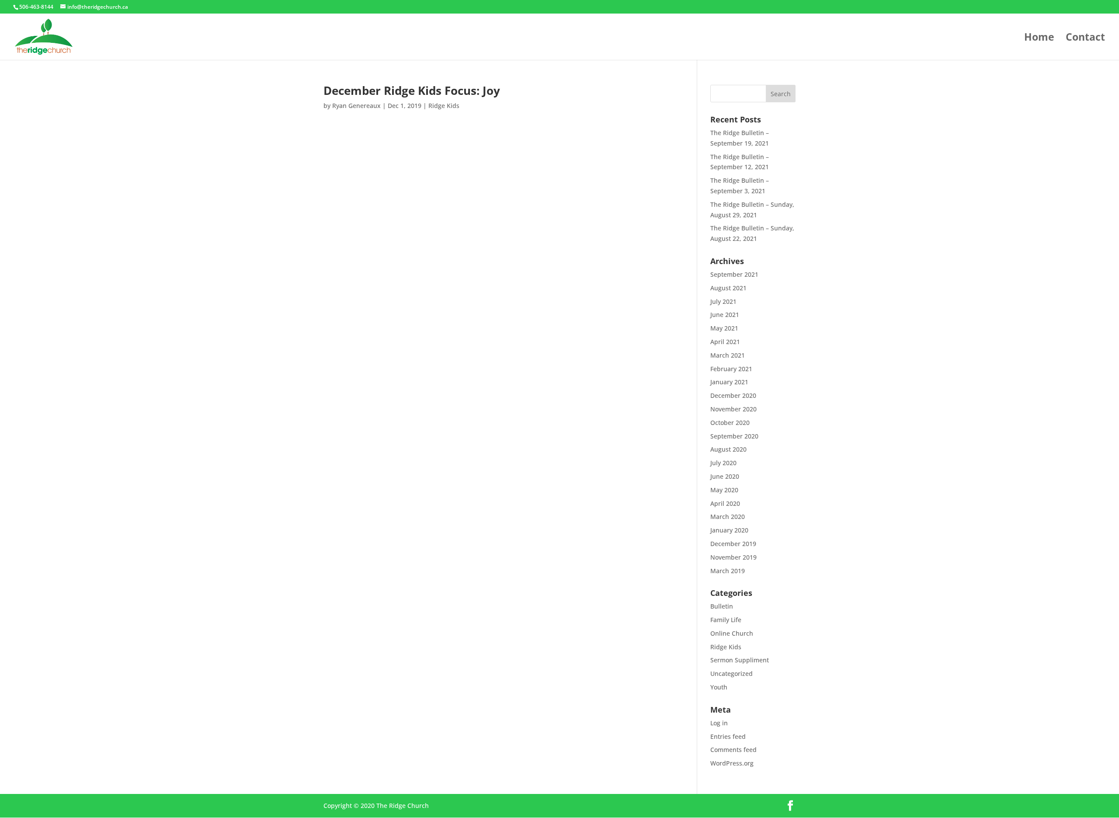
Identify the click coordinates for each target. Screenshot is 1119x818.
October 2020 (730, 422)
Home (1039, 39)
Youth (718, 687)
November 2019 (733, 557)
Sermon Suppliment (739, 660)
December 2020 (733, 395)
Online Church (731, 633)
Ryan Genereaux (356, 105)
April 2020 (725, 503)
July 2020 (723, 463)
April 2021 (725, 342)
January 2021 (729, 382)
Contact (1085, 39)
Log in (719, 723)
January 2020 (729, 530)
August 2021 (728, 288)
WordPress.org (732, 763)
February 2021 (731, 369)
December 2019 (733, 544)
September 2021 (734, 274)
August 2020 (728, 449)
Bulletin (721, 606)
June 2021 (724, 314)
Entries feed (728, 736)
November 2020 (733, 409)
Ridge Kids (443, 105)
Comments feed (733, 749)
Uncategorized (731, 673)
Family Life (725, 620)
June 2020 (724, 476)
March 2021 (727, 355)
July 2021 (723, 301)
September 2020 (734, 436)
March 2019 (727, 571)
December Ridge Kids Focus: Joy (411, 90)
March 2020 (727, 516)
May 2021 (724, 328)
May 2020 (724, 490)
